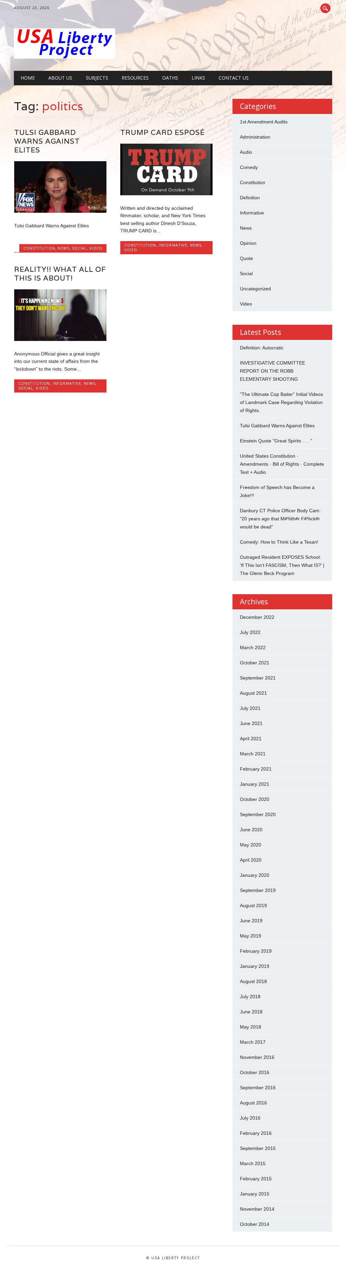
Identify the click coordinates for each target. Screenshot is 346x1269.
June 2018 (251, 1011)
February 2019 (256, 951)
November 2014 (257, 1209)
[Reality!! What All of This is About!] (60, 339)
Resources (135, 78)
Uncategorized (255, 288)
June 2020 (251, 829)
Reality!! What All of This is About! (60, 274)
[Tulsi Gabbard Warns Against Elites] (60, 211)
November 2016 (257, 1057)
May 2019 (250, 936)
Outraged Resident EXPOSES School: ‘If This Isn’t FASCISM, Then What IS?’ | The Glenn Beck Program (282, 565)
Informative (173, 245)
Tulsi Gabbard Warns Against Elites (47, 141)
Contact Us (234, 78)
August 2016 (253, 1102)
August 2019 (253, 905)
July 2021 (250, 708)
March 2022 (253, 647)
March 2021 (253, 753)
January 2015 (254, 1193)
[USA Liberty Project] (64, 57)
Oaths (170, 78)
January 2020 (254, 875)
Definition (250, 197)
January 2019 (254, 966)
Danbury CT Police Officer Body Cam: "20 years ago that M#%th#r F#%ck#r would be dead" (280, 518)
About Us (60, 78)
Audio (246, 152)
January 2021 (254, 784)
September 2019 (258, 890)
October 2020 (254, 799)
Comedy (249, 167)
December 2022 (257, 617)
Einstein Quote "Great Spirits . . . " (276, 440)
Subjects (97, 78)
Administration (255, 137)
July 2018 (250, 996)
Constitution (39, 248)
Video (96, 248)
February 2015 (256, 1178)
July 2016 (250, 1118)
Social (79, 248)
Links (198, 78)
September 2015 (258, 1148)
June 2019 (251, 920)
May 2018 (250, 1027)
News (63, 248)
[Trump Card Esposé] (166, 193)
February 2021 (256, 769)
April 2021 (251, 738)
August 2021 (253, 693)
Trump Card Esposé (162, 132)
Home (28, 78)
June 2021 (251, 723)
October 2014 (254, 1224)
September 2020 (258, 814)
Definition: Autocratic (261, 347)
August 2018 (253, 981)
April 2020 (251, 860)
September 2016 (258, 1087)
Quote (246, 258)
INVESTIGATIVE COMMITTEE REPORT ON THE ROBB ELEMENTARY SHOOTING (272, 371)
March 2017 (253, 1042)
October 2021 (254, 662)
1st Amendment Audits (264, 121)
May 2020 (250, 844)
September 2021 (258, 678)
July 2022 (250, 632)
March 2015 (253, 1163)
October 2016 (254, 1072)
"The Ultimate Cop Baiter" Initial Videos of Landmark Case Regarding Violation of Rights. (281, 402)
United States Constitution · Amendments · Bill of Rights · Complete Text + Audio (282, 464)
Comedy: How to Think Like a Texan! (279, 542)
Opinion (248, 243)
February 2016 (256, 1133)
